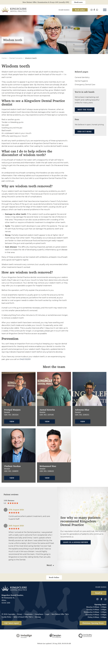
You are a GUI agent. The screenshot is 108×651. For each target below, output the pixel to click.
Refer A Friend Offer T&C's (23, 617)
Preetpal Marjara (12, 409)
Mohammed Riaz (48, 466)
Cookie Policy (6, 617)
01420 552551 (25, 359)
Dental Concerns (15, 58)
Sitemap (38, 617)
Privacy (19, 614)
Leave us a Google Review (75, 542)
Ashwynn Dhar (82, 409)
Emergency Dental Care (85, 85)
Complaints (28, 614)
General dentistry (82, 77)
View (12, 421)
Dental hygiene (81, 81)
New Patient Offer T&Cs (60, 614)
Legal (47, 614)
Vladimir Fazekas (12, 466)
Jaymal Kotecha (47, 409)
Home (4, 58)
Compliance (39, 614)
